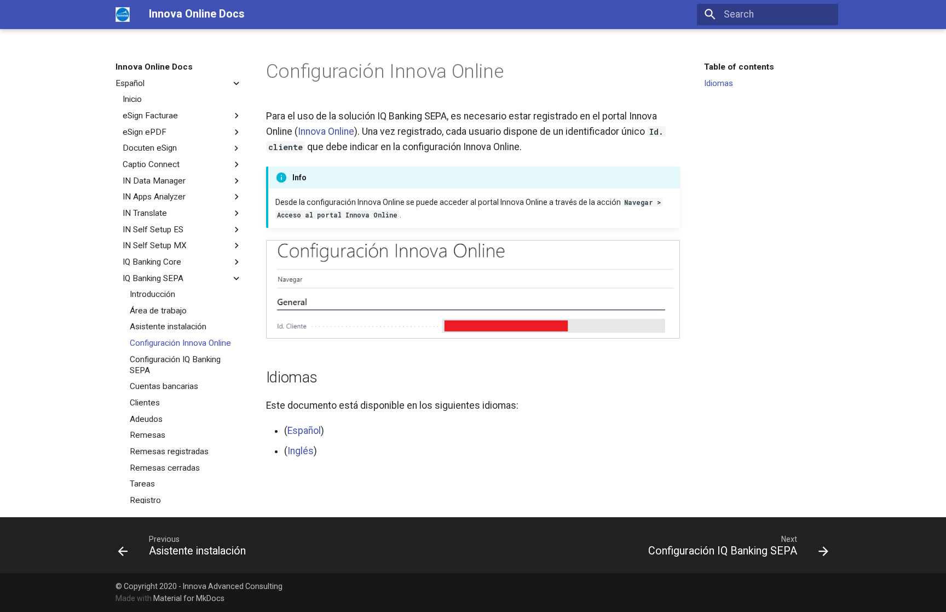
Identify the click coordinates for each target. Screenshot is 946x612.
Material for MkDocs (188, 598)
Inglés (300, 450)
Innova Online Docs (154, 67)
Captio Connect (151, 164)
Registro (145, 500)
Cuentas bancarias (164, 386)
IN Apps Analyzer (154, 197)
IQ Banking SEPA (153, 278)
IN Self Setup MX (155, 245)
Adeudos (146, 419)
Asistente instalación (168, 326)
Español (130, 83)
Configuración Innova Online (180, 343)
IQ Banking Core (152, 262)
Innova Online (326, 131)
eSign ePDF (144, 132)
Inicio (132, 99)
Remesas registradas (169, 451)
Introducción (152, 294)
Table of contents (739, 67)
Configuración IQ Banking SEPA (175, 364)
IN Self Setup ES (153, 229)
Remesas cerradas (165, 468)
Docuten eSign (150, 148)
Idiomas (718, 83)
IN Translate (145, 213)
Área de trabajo (158, 311)
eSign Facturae (150, 116)
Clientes (145, 403)
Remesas (147, 435)
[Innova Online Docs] (123, 14)
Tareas (142, 484)
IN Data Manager (154, 181)
